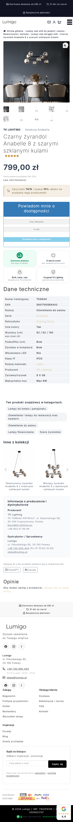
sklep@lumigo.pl (18, 552)
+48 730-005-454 (18, 548)
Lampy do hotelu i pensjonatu (27, 408)
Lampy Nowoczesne (21, 432)
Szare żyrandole (50, 432)
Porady (7, 731)
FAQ (41, 706)
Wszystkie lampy (13, 716)
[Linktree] (22, 646)
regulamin (40, 773)
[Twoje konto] (54, 22)
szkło (39, 364)
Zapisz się (57, 764)
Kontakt (43, 711)
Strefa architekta (13, 741)
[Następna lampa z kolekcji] (67, 469)
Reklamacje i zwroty (51, 701)
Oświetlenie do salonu (22, 425)
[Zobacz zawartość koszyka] (59, 22)
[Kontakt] (49, 22)
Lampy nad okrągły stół (44, 34)
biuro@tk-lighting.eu (20, 525)
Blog (5, 736)
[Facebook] (6, 646)
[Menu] (69, 22)
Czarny (40, 321)
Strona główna (15, 31)
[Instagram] (14, 646)
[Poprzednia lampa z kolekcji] (5, 469)
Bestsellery (9, 711)
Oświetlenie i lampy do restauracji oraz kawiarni (33, 417)
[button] (65, 45)
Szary (50, 321)
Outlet (6, 706)
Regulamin (9, 696)
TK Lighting (12, 129)
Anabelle (42, 315)
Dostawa (44, 696)
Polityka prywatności (15, 701)
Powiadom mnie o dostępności (36, 239)
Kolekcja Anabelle (37, 129)
